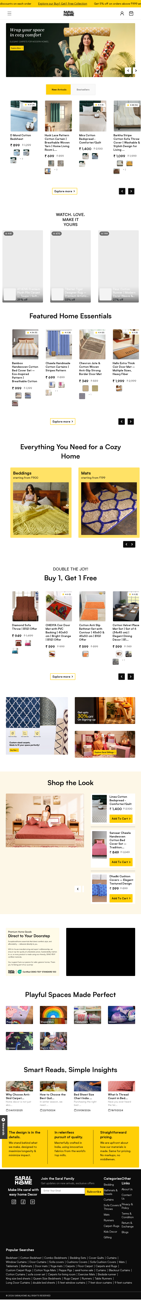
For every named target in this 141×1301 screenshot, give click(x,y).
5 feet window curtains (71, 1293)
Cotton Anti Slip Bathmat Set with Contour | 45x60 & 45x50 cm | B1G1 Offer (91, 632)
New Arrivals (59, 89)
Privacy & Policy (127, 1216)
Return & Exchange (128, 1235)
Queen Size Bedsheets (47, 1289)
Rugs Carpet (71, 1289)
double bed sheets (44, 1293)
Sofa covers (56, 1272)
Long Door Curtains (18, 1293)
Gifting (108, 1248)
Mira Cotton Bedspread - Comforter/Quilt (90, 138)
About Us (127, 1200)
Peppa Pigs (65, 1281)
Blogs (125, 1243)
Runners (109, 1231)
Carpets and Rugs (106, 1277)
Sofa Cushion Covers (103, 1272)
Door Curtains (37, 1272)
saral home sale (84, 1281)
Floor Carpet (85, 1277)
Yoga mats (56, 1277)
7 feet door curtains (100, 1293)
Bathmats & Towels (110, 1202)
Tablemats (12, 1277)
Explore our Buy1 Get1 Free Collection (45, 4)
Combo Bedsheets (55, 1268)
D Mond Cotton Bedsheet (20, 137)
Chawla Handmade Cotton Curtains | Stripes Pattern (58, 366)
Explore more (63, 191)
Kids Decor (110, 1242)
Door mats (41, 1277)
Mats (107, 1225)
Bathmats (26, 1277)
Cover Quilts (96, 1268)
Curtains (109, 1210)
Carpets (70, 1277)
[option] (22, 266)
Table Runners (103, 1289)
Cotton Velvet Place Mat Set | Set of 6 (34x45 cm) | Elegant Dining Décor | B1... (126, 632)
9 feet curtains (123, 1293)
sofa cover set (36, 1285)
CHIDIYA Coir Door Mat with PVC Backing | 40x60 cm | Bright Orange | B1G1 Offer (58, 632)
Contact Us (127, 1207)
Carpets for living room (61, 1285)
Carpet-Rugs (111, 1236)
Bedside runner (107, 1285)
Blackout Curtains (119, 1281)
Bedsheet (12, 1268)
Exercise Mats (86, 1285)
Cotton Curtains (15, 1285)
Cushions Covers (77, 1272)
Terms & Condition (128, 1226)
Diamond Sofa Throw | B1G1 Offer (24, 626)
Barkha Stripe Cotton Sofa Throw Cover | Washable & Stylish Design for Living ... (126, 142)
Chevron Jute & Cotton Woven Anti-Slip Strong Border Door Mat (90, 368)
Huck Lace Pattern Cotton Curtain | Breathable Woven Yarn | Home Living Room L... (57, 142)
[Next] (131, 191)
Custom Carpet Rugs (18, 1281)
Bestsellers (83, 89)
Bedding (109, 1195)
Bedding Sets (78, 1268)
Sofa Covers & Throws (112, 1217)
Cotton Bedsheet (30, 1268)
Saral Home (70, 13)
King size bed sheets (18, 1289)
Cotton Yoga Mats (45, 1281)
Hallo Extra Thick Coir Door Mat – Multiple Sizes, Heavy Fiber (124, 368)
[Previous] (122, 191)
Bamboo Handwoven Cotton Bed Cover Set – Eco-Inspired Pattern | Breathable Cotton (25, 372)
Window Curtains (16, 1272)
